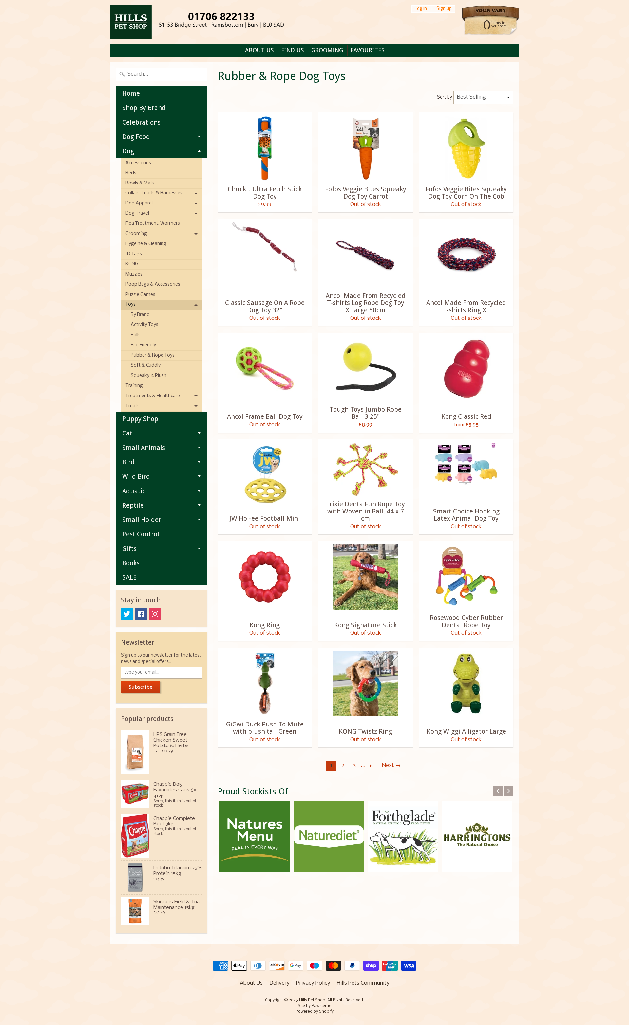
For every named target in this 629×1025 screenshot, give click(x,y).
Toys (130, 304)
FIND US (292, 50)
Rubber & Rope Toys (153, 355)
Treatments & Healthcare (152, 396)
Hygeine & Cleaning (145, 244)
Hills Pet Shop (312, 1000)
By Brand (140, 314)
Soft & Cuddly (146, 365)
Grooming (136, 233)
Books (131, 563)
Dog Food (136, 137)
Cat (127, 433)
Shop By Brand (144, 108)
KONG (131, 264)
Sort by (444, 97)
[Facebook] (141, 614)
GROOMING (327, 50)
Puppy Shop (140, 419)
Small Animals (143, 448)
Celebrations (141, 122)
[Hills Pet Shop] (208, 22)
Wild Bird (136, 476)
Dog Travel (137, 213)
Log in (421, 9)
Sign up (444, 9)
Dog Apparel (139, 203)
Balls (136, 335)
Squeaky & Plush (148, 375)
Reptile (133, 505)
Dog (128, 151)
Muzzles (134, 274)
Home (131, 93)
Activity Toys (144, 324)
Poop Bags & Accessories (152, 284)
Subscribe (140, 687)
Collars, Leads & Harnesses (153, 193)
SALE (129, 577)
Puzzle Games (140, 294)
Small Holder (141, 520)
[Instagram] (155, 614)
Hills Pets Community (363, 983)
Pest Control (140, 534)
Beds (130, 173)
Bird (128, 462)
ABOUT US (259, 50)
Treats (132, 406)
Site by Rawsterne (314, 1006)
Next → (391, 766)
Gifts (129, 548)
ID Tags (133, 254)
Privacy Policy (313, 983)
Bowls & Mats (140, 183)
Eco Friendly (143, 345)
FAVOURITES (367, 50)
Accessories (138, 163)
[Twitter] (127, 614)
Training (134, 385)
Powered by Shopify (314, 1012)
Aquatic (133, 491)
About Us (251, 983)
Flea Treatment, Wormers (152, 223)
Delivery (279, 983)
